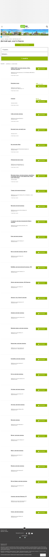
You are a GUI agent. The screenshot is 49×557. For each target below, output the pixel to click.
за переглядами (14, 63)
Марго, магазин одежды (17, 450)
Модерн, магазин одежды (17, 466)
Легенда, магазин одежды (17, 404)
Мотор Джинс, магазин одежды (19, 481)
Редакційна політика (28, 554)
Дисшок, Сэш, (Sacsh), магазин (18, 297)
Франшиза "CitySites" (4, 531)
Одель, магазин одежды (17, 511)
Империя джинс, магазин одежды (19, 328)
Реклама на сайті (4, 530)
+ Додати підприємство (24, 44)
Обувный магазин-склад (17, 159)
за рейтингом (8, 63)
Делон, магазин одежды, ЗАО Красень (20, 282)
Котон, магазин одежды (17, 374)
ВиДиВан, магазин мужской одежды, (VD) (21, 267)
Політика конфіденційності (5, 554)
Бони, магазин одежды (17, 236)
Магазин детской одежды (17, 205)
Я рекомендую (42, 68)
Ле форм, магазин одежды (18, 389)
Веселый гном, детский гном (18, 129)
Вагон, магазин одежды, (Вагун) (19, 251)
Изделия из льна (15, 83)
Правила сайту (13, 554)
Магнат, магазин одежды (17, 435)
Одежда (13, 98)
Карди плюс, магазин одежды (18, 343)
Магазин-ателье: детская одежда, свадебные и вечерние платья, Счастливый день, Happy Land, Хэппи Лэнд (22, 176)
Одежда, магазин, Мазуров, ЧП (19, 496)
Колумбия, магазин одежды (18, 358)
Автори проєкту (24, 535)
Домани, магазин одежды (17, 312)
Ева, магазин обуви (15, 144)
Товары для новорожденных (18, 190)
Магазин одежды (15, 420)
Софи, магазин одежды (17, 114)
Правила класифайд (20, 554)
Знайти (25, 58)
